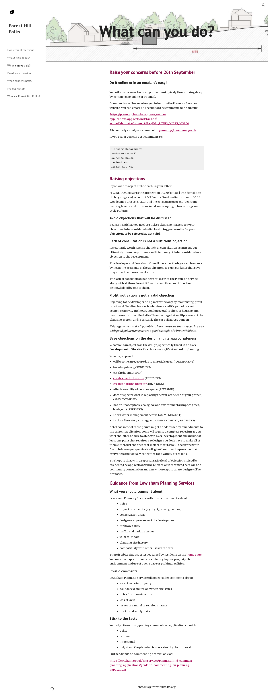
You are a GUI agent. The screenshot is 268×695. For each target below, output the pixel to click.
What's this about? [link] (18, 57)
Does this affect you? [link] (20, 50)
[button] (263, 5)
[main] (156, 31)
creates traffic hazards (128, 378)
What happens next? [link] (19, 81)
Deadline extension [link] (19, 73)
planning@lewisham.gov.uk (177, 130)
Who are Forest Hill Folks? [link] (23, 96)
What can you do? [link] (19, 65)
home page (194, 554)
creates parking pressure (130, 384)
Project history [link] (16, 88)
